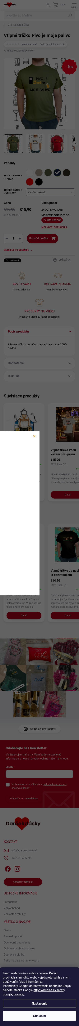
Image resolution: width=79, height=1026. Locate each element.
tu (41, 981)
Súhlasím (39, 1016)
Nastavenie (39, 1003)
